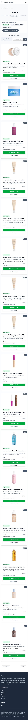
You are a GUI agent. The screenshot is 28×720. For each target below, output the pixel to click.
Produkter (3, 692)
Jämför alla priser (14, 78)
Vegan (25, 122)
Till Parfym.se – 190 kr (14, 152)
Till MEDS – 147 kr (14, 191)
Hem (2, 690)
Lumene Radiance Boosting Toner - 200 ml (15, 567)
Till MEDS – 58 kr (14, 462)
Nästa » (23, 666)
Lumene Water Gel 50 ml (10, 102)
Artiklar (2, 694)
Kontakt (3, 698)
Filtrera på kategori (6, 39)
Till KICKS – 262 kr (14, 539)
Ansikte (24, 45)
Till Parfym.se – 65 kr (14, 578)
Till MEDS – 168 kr (14, 114)
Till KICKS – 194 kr (14, 617)
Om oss (2, 696)
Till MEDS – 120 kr (14, 384)
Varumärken (4, 8)
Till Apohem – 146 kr (14, 268)
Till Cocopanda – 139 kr (14, 655)
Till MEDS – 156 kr (14, 501)
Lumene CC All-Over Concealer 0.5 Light (15, 373)
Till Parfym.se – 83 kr (14, 423)
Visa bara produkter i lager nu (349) (10, 30)
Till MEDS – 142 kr (14, 75)
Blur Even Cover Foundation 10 (12, 644)
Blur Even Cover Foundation (11, 606)
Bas (25, 354)
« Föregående (6, 666)
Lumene (23, 70)
